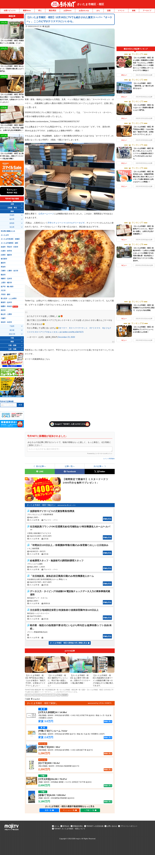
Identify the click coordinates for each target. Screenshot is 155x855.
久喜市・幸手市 (6, 251)
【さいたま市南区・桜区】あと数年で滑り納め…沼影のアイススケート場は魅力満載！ (12, 156)
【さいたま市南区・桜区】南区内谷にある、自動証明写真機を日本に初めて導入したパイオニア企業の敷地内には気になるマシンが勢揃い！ (143, 177)
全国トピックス (10, 10)
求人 (40, 10)
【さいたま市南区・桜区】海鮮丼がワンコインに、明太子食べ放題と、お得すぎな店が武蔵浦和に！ (12, 127)
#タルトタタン (52, 332)
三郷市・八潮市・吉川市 (9, 271)
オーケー (28, 695)
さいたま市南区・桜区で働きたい (41, 505)
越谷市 (3, 263)
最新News (27, 10)
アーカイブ (147, 10)
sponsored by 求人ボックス (67, 505)
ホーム (56, 826)
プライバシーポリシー (128, 826)
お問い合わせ (112, 826)
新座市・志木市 (6, 302)
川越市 (3, 318)
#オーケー (62, 328)
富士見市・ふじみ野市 (9, 298)
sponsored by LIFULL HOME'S (99, 703)
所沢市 (3, 310)
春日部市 (4, 259)
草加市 (3, 267)
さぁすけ (36, 699)
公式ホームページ (46, 214)
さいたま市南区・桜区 (90, 4)
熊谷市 (3, 275)
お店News (67, 10)
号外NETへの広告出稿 (94, 826)
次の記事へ (98, 466)
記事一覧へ (70, 466)
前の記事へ (41, 466)
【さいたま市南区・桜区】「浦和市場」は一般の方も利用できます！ (143, 85)
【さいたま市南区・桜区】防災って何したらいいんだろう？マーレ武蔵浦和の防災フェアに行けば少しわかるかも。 (143, 153)
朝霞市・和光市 (9, 306)
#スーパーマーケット (78, 328)
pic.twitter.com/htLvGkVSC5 (71, 332)
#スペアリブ (40, 332)
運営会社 (66, 826)
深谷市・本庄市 (6, 322)
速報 (133, 10)
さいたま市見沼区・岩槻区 (10, 239)
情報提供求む (78, 826)
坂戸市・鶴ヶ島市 (7, 286)
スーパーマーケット (48, 695)
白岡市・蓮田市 (6, 255)
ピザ (58, 695)
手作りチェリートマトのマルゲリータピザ (66, 223)
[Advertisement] (135, 30)
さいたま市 (5, 235)
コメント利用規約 (109, 458)
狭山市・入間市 (6, 314)
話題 (109, 10)
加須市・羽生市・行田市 (9, 247)
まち (98, 10)
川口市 (3, 290)
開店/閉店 (52, 10)
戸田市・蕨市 (5, 294)
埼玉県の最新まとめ (8, 231)
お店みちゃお (84, 10)
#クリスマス (95, 328)
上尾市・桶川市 (6, 282)
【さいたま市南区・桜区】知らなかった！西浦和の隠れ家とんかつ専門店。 (143, 107)
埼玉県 (47, 26)
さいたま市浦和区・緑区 (9, 243)
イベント (121, 10)
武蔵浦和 (64, 695)
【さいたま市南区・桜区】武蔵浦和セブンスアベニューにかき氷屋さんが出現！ (143, 329)
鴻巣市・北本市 (6, 278)
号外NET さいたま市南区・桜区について (69, 829)
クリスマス (36, 695)
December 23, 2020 (66, 337)
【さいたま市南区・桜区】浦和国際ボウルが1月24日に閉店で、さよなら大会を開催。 (144, 307)
